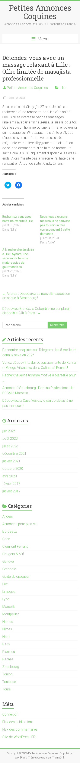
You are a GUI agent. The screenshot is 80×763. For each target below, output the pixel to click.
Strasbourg (10, 667)
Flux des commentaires (20, 729)
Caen (6, 539)
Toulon (7, 674)
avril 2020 (9, 476)
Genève (8, 561)
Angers (7, 516)
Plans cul (9, 652)
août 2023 (10, 438)
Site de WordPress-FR (18, 737)
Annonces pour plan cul (19, 524)
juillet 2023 (10, 446)
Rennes (7, 659)
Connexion (10, 714)
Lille (62, 88)
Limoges (8, 592)
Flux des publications (17, 722)
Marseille (9, 607)
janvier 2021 (11, 461)
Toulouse (9, 682)
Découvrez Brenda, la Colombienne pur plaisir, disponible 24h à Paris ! (36, 311)
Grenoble (9, 569)
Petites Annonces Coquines (40, 12)
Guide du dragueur (15, 577)
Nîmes (7, 629)
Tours (6, 689)
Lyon (5, 599)
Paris (6, 644)
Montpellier (10, 614)
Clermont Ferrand (15, 546)
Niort (6, 637)
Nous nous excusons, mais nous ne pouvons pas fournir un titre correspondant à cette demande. (55, 225)
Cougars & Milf (13, 554)
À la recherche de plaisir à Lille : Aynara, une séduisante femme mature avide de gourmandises (18, 258)
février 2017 (11, 484)
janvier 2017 (11, 491)
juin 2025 (9, 431)
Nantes (7, 622)
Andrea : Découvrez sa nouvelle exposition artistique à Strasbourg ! (36, 296)
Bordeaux (9, 531)
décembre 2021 (14, 453)
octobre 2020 (12, 469)
